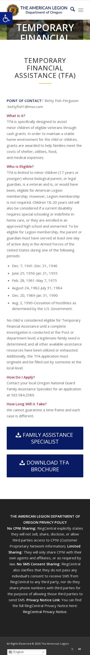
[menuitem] (70, 10)
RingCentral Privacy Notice (44, 611)
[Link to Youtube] (79, 649)
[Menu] (80, 10)
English (18, 652)
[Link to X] (72, 649)
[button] (6, 18)
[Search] (70, 10)
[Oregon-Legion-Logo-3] (37, 10)
